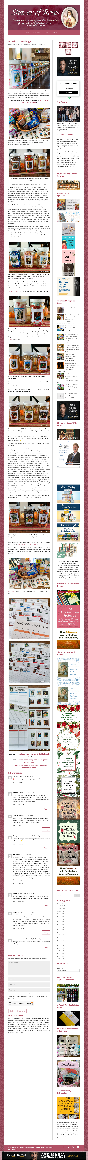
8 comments (41, 44)
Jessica (12, 44)
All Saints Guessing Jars (30, 44)
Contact (54, 33)
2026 (60, 904)
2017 (61, 932)
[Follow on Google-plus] (78, 1147)
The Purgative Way (66, 578)
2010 (61, 951)
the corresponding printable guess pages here (32, 761)
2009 (61, 953)
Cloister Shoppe (73, 569)
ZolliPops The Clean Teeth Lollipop (28, 544)
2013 (61, 943)
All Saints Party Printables (35, 101)
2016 (61, 935)
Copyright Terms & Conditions (65, 1135)
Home (27, 33)
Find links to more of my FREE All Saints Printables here (29, 766)
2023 (61, 916)
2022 (61, 919)
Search (77, 896)
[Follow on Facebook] (64, 1147)
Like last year (12, 591)
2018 (61, 929)
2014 (61, 940)
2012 (61, 945)
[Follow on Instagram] (73, 1147)
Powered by (64, 98)
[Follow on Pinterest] (68, 1147)
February (63, 908)
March (62, 905)
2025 (61, 911)
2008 (61, 956)
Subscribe (68, 93)
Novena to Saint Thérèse (72, 308)
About (46, 33)
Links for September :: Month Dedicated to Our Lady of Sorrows (72, 365)
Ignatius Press (71, 567)
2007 (61, 959)
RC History (69, 580)
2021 (61, 921)
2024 (61, 914)
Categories (60, 968)
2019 (61, 927)
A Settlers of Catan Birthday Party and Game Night (72, 376)
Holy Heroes (75, 578)
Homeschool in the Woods (64, 571)
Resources (36, 33)
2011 (61, 948)
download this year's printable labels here (33, 755)
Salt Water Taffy (12, 291)
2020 (61, 924)
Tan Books (70, 576)
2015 (61, 937)
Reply (46, 786)
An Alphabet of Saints (71, 393)
